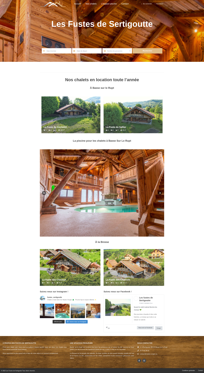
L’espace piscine (109, 4)
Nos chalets (91, 4)
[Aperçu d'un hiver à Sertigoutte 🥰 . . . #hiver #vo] (47, 311)
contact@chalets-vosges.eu (148, 354)
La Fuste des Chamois (118, 279)
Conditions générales (188, 370)
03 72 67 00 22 (144, 350)
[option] (70, 114)
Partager (159, 328)
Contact (125, 4)
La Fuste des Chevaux (54, 279)
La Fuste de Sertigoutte (118, 127)
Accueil (77, 4)
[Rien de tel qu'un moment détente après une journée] (62, 311)
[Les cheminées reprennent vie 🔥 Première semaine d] (93, 311)
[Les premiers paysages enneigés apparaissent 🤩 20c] (78, 311)
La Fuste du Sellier (54, 127)
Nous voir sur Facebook (145, 327)
